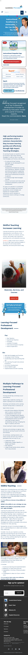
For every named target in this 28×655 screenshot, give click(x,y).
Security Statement (8, 645)
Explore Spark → (8, 90)
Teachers (6, 629)
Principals (6, 626)
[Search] (22, 13)
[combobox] (12, 12)
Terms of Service (15, 643)
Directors (6, 623)
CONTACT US (14, 298)
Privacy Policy (6, 643)
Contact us (5, 240)
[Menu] (2, 12)
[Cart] (25, 12)
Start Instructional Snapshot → (12, 61)
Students (6, 631)
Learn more (6, 64)
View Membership (19, 90)
